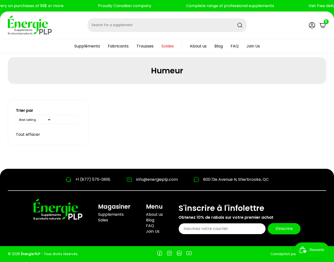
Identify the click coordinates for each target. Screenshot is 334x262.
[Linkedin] (179, 254)
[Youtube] (189, 254)
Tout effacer (28, 134)
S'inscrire (284, 228)
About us (198, 46)
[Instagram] (169, 254)
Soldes (167, 46)
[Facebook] (160, 254)
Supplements (111, 214)
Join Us (253, 46)
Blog (218, 46)
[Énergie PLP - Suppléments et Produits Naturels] (30, 25)
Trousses (145, 46)
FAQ (235, 46)
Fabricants (118, 46)
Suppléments (87, 46)
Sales (103, 220)
